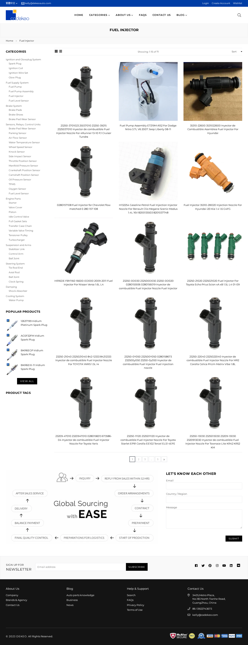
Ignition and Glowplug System (23, 59)
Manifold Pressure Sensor (23, 165)
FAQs (143, 14)
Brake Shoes (16, 114)
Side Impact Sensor (20, 156)
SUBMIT (234, 538)
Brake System (14, 105)
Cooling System (15, 296)
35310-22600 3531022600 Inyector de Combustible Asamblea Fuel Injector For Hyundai (212, 129)
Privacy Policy (135, 605)
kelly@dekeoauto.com (37, 3)
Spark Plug (15, 63)
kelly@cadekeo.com (205, 614)
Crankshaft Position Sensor (24, 170)
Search (131, 595)
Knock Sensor (17, 151)
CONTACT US (161, 14)
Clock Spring (16, 281)
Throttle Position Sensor (23, 161)
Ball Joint (14, 258)
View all (27, 381)
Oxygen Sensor (17, 188)
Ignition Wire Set (18, 72)
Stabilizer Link (17, 249)
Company (12, 595)
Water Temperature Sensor (24, 142)
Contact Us (12, 605)
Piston (12, 212)
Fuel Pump (15, 86)
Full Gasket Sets (18, 221)
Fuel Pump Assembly (21, 91)
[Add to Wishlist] (108, 71)
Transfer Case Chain (20, 225)
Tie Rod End (16, 267)
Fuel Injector (16, 96)
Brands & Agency (16, 599)
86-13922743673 (202, 608)
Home (78, 14)
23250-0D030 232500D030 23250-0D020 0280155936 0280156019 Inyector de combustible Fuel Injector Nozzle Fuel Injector (148, 284)
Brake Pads (15, 109)
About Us (123, 14)
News (69, 605)
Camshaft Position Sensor (24, 174)
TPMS (12, 184)
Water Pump (16, 300)
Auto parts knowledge (80, 595)
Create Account (221, 3)
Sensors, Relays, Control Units (23, 124)
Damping (11, 286)
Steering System (15, 263)
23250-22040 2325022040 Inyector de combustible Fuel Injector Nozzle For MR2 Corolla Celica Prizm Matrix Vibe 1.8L (213, 360)
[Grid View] (56, 51)
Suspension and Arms (18, 245)
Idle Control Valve (19, 216)
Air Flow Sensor (18, 137)
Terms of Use (135, 609)
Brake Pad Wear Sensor (22, 119)
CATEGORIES (98, 14)
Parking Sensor (17, 133)
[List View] (61, 51)
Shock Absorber (18, 290)
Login (205, 3)
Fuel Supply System (17, 82)
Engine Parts (13, 198)
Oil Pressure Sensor (20, 179)
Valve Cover (15, 207)
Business (72, 599)
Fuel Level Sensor (19, 100)
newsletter (18, 567)
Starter (13, 202)
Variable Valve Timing (21, 230)
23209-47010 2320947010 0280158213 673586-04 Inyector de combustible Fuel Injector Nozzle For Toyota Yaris (83, 439)
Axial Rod (14, 272)
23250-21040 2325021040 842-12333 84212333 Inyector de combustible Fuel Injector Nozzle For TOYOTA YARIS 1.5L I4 (83, 360)
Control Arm (16, 253)
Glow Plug (15, 77)
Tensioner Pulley (18, 235)
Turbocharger (17, 239)
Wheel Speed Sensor (20, 147)
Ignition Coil (16, 68)
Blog (181, 14)
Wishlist (237, 3)
